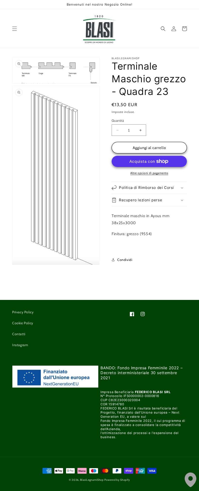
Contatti (18, 334)
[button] (14, 28)
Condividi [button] (124, 260)
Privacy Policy (22, 312)
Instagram (20, 345)
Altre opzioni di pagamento (149, 173)
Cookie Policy (22, 323)
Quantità (118, 120)
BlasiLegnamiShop (92, 480)
